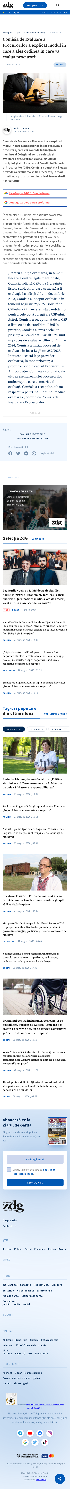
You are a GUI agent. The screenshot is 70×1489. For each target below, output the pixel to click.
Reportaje (9, 670)
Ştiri (19, 32)
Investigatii (11, 1364)
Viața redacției (25, 1290)
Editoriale (8, 1290)
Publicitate (9, 1226)
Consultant (9, 1301)
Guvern (14, 729)
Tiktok (44, 1442)
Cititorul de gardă (32, 1295)
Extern (52, 1249)
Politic (7, 640)
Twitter (35, 1442)
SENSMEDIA (41, 1479)
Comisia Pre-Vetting (32, 434)
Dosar (15, 610)
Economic (40, 1249)
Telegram (20, 1433)
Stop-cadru (41, 1353)
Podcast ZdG (41, 1284)
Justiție (7, 1249)
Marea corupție (33, 1372)
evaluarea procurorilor (32, 438)
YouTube (30, 1433)
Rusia (37, 729)
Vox (30, 1353)
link (10, 513)
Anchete (7, 1353)
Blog (6, 1276)
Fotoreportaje (49, 1340)
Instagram (49, 1433)
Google (25, 1442)
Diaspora (57, 1284)
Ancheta (7, 1372)
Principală (8, 32)
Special (8, 1331)
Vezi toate (38, 538)
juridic (6, 1304)
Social (7, 968)
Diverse (62, 1249)
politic (16, 1304)
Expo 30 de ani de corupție (31, 1345)
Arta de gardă (11, 1295)
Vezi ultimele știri (54, 713)
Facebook (39, 1433)
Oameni (34, 1340)
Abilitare (8, 1340)
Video (7, 1259)
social (26, 1304)
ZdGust (8, 1314)
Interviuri (9, 942)
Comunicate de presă (34, 32)
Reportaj (20, 1353)
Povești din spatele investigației (21, 1378)
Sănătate (25, 1284)
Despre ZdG (10, 1220)
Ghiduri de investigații (16, 1383)
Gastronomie (44, 1290)
